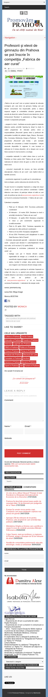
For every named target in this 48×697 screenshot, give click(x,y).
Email (28, 426)
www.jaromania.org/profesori (31, 195)
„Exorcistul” (24, 383)
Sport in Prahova (11, 366)
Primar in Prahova (27, 351)
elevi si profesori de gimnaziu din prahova (20, 318)
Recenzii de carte (30, 355)
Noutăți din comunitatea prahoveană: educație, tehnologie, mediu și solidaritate (24, 544)
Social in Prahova (29, 362)
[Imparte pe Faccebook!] (5, 301)
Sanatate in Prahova (13, 358)
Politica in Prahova (27, 347)
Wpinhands (36, 693)
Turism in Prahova (32, 366)
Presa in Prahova (12, 351)
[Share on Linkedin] (12, 301)
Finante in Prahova (30, 340)
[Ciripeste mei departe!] (9, 301)
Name (7, 426)
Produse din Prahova (13, 355)
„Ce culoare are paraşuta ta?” (24, 379)
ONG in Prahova (11, 347)
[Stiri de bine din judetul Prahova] (25, 30)
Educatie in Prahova (15, 68)
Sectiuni (26, 358)
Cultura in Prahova (12, 336)
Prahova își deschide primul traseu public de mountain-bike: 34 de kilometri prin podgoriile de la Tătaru (24, 503)
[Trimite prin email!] (15, 301)
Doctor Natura (27, 336)
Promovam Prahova (18, 693)
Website (8, 438)
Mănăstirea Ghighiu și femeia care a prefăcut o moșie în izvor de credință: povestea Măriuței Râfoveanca (24, 528)
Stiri (23, 68)
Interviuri (8, 344)
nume (6, 553)
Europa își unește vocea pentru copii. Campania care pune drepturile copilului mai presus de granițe (23, 511)
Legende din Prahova (22, 344)
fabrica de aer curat (13, 321)
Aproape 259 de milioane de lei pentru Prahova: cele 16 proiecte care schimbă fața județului (23, 520)
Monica (22, 306)
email (6, 561)
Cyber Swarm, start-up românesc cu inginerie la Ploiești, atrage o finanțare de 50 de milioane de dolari (24, 536)
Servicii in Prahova (12, 362)
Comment (8, 400)
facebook (21, 13)
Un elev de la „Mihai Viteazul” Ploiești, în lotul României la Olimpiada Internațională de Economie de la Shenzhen (24, 495)
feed (26, 13)
